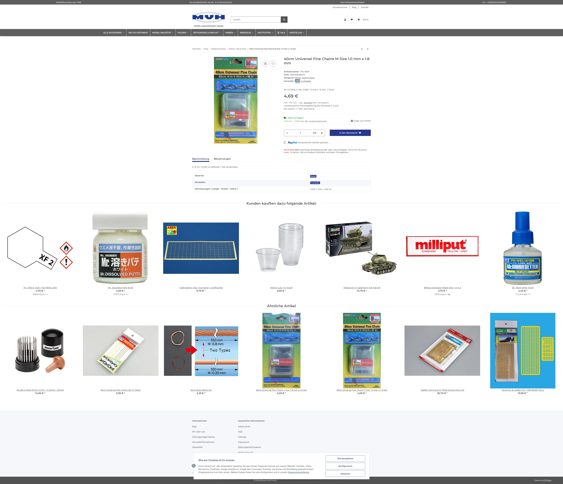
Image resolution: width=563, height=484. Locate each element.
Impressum (243, 442)
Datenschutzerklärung (298, 472)
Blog (354, 7)
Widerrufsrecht (245, 452)
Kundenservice (340, 7)
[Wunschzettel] (351, 20)
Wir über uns (198, 431)
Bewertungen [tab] (222, 158)
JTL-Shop (547, 480)
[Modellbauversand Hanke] (208, 17)
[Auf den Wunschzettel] (273, 63)
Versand (308, 102)
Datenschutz (244, 426)
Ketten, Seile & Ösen (305, 77)
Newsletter (197, 447)
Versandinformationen (203, 442)
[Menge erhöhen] (321, 133)
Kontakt (364, 7)
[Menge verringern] (287, 133)
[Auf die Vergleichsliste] (265, 63)
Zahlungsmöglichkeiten (203, 437)
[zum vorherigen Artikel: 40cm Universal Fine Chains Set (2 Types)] (362, 49)
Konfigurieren (345, 466)
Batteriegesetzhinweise (249, 447)
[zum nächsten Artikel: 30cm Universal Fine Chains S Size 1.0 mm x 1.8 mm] (368, 49)
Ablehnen (345, 473)
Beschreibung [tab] (200, 158)
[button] (345, 20)
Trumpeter (315, 183)
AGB (240, 431)
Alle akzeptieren (345, 458)
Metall (313, 176)
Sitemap (242, 437)
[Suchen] (284, 19)
